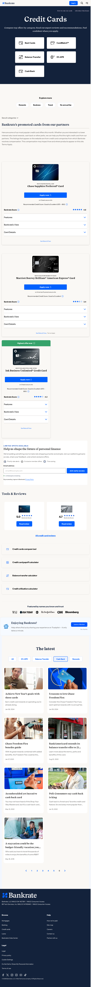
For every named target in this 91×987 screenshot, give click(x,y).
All (12, 659)
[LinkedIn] (16, 975)
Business (36, 105)
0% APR (24, 659)
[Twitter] (7, 975)
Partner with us (52, 938)
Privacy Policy (29, 479)
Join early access (77, 471)
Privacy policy (6, 955)
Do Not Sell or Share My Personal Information (17, 964)
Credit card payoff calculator (25, 562)
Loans (4, 934)
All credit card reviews (45, 535)
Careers (49, 929)
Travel (50, 105)
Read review (24, 524)
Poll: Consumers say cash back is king (66, 795)
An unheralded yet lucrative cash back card (21, 795)
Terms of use (6, 968)
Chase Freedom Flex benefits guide (16, 745)
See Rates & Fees (45, 241)
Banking (4, 925)
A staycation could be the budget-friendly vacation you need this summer (22, 847)
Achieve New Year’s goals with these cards (22, 696)
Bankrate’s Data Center (10, 938)
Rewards (22, 105)
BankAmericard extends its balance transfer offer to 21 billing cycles (64, 747)
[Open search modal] (81, 3)
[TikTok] (25, 975)
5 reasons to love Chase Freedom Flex (61, 696)
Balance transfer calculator (24, 575)
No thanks (83, 629)
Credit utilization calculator (25, 589)
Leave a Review (79, 624)
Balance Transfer (42, 659)
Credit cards (6, 929)
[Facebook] (3, 975)
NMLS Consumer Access (35, 902)
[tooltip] (67, 204)
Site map (50, 925)
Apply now (44, 195)
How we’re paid (52, 921)
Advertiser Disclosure (82, 11)
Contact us (50, 934)
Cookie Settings (7, 960)
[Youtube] (21, 975)
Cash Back (60, 659)
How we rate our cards (64, 11)
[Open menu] (86, 3)
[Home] (10, 3)
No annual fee (65, 105)
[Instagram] (12, 975)
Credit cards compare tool (24, 549)
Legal (3, 951)
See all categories (9, 118)
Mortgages (5, 921)
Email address (9, 466)
